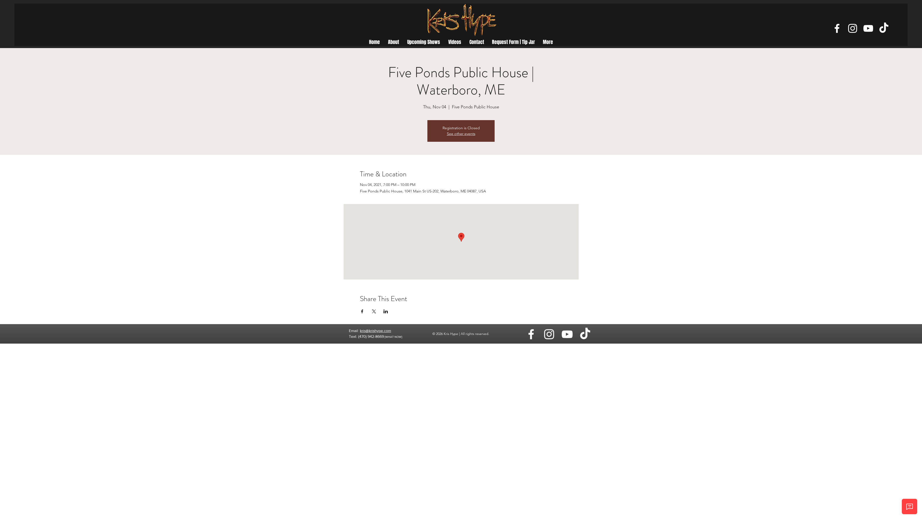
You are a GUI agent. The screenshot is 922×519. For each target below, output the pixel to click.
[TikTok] (884, 28)
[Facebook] (837, 28)
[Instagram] (853, 28)
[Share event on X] (374, 311)
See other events (461, 133)
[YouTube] (868, 28)
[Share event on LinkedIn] (385, 311)
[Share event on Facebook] (362, 311)
